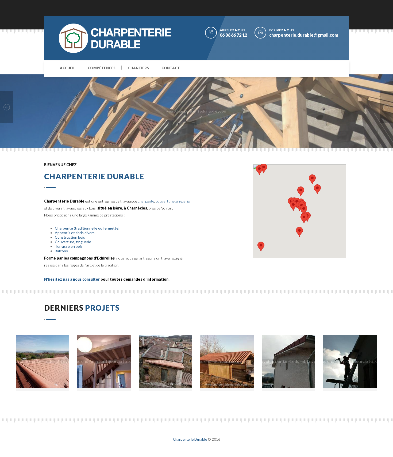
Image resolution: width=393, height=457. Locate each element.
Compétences (101, 68)
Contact (170, 68)
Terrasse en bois (69, 246)
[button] (303, 210)
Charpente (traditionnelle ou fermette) (87, 228)
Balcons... (62, 251)
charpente (146, 201)
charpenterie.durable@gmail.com (303, 34)
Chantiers (138, 68)
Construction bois (70, 237)
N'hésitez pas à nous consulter (72, 279)
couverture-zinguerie (173, 201)
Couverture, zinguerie (73, 241)
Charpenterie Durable (190, 439)
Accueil (67, 68)
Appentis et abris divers (75, 232)
